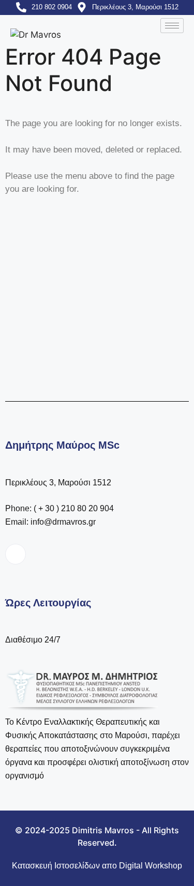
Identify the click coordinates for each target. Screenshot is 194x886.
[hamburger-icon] (172, 25)
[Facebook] (15, 554)
